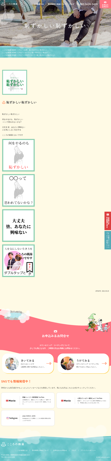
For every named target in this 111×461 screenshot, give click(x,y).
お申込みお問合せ (105, 6)
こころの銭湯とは (37, 4)
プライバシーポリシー (88, 450)
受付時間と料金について (57, 4)
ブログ (71, 4)
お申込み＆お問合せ (60, 450)
